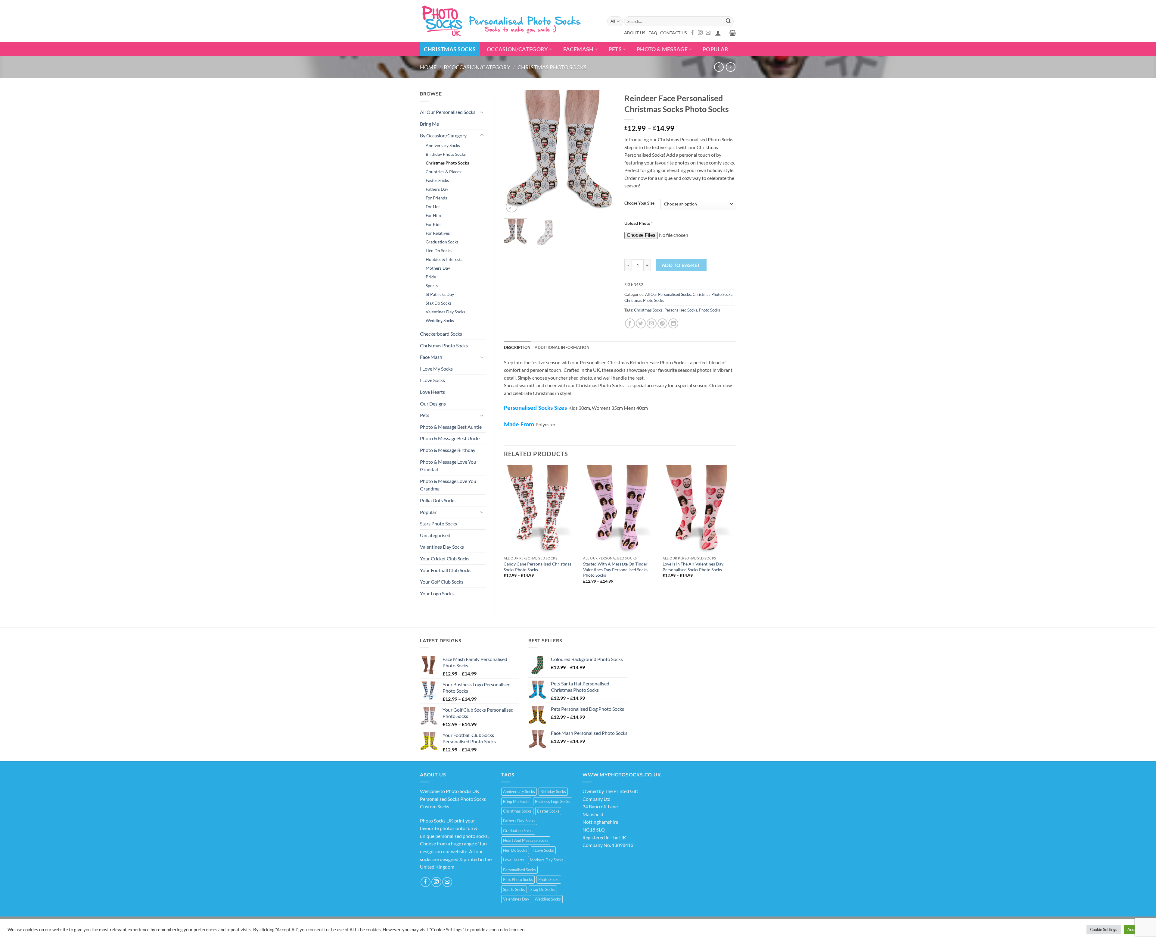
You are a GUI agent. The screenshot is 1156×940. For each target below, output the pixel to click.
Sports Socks (514, 889)
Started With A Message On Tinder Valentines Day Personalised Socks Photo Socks (615, 569)
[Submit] (728, 21)
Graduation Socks (442, 241)
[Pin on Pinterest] (662, 323)
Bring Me (429, 124)
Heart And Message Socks (525, 840)
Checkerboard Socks (441, 334)
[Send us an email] (708, 33)
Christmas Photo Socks (552, 67)
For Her (433, 206)
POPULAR (715, 49)
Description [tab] (517, 347)
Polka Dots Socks (437, 500)
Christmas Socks (450, 49)
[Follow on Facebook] (692, 33)
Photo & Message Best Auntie (451, 427)
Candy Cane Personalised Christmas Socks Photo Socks (537, 566)
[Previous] (513, 151)
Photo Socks (709, 310)
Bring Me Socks (516, 801)
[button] (718, 32)
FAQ (652, 32)
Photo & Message (662, 49)
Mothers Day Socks (547, 859)
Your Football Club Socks (445, 570)
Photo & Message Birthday (447, 450)
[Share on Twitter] (641, 323)
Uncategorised (435, 535)
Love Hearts (432, 392)
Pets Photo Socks (518, 879)
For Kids (433, 224)
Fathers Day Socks (519, 820)
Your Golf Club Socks (441, 581)
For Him (433, 215)
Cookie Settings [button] (1103, 929)
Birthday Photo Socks (446, 154)
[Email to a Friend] (652, 323)
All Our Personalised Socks (447, 112)
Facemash (578, 49)
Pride (431, 276)
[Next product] (718, 67)
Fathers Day (437, 189)
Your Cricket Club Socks (444, 558)
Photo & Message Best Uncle (450, 438)
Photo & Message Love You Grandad (448, 465)
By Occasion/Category (477, 67)
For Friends (436, 197)
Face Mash (431, 357)
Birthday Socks (553, 791)
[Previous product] (730, 67)
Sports (432, 285)
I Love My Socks (436, 368)
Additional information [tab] (562, 347)
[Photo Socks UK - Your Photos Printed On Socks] (502, 21)
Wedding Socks (440, 320)
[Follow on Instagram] (700, 33)
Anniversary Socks (443, 145)
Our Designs (433, 403)
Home (428, 67)
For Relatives (438, 233)
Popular (428, 512)
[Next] (605, 151)
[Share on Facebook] (630, 323)
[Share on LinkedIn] (673, 323)
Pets (615, 49)
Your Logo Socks (437, 593)
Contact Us (673, 32)
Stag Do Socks (439, 303)
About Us (634, 32)
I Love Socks (432, 380)
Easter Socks (437, 180)
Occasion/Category (517, 49)
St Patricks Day (440, 294)
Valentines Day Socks (445, 311)
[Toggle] (482, 112)
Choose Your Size (639, 203)
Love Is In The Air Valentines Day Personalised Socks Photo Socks (693, 566)
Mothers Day (438, 268)
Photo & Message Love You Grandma (448, 485)
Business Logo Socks (552, 801)
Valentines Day (516, 899)
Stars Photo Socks (438, 523)
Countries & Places (443, 171)
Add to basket (681, 265)
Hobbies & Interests (444, 259)
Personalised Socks (680, 310)
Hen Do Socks (439, 250)
